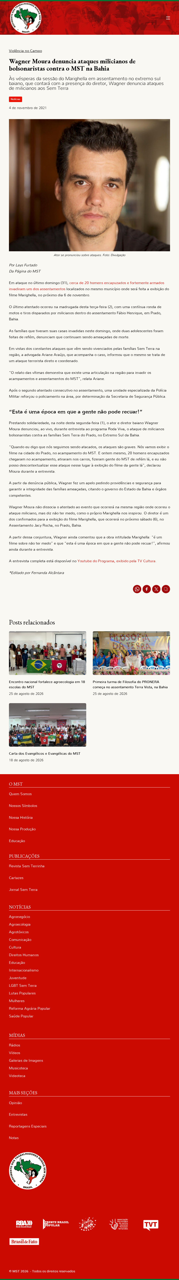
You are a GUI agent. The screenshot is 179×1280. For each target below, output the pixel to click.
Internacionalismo (23, 970)
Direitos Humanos (24, 955)
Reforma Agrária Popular (29, 1008)
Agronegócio (19, 917)
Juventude (17, 978)
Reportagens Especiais (27, 1126)
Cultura (15, 947)
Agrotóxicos (19, 932)
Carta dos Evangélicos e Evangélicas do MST (44, 753)
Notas (14, 1138)
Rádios (14, 1045)
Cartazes (16, 878)
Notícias (15, 99)
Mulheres (16, 1001)
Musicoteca (18, 1068)
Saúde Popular (21, 1016)
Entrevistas (18, 1114)
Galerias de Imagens (26, 1060)
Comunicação (20, 940)
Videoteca (17, 1076)
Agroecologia (20, 924)
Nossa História (21, 817)
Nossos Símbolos (23, 806)
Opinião (15, 1103)
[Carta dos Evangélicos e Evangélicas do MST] (47, 725)
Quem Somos (20, 794)
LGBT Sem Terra (23, 985)
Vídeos (14, 1053)
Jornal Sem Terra (23, 889)
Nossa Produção (22, 829)
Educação (17, 841)
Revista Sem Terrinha (27, 866)
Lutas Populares (22, 993)
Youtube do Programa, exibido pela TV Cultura (116, 561)
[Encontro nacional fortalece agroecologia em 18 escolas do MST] (47, 653)
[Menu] (168, 18)
